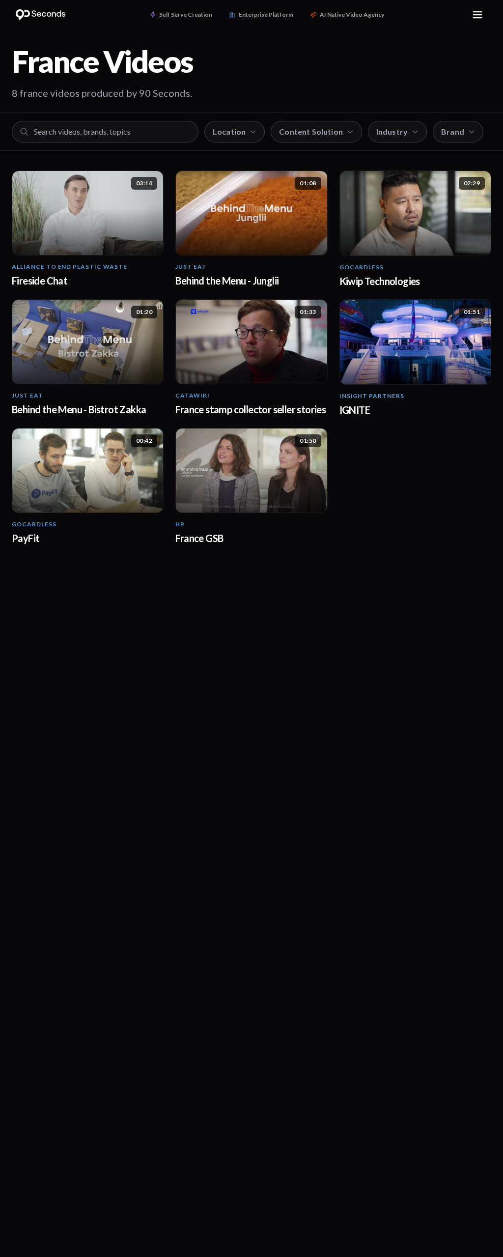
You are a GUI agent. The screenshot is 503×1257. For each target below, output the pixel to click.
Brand (452, 131)
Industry (392, 131)
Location (229, 131)
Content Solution (311, 131)
